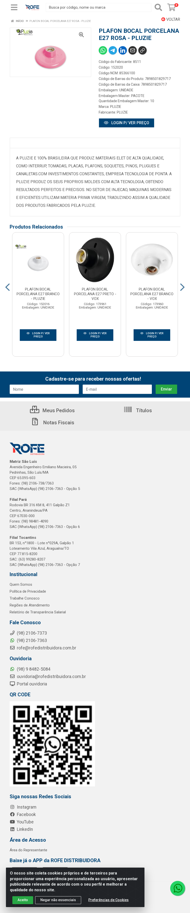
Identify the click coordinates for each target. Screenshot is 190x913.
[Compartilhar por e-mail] (132, 50)
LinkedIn (24, 829)
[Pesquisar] (158, 7)
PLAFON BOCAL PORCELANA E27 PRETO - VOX (95, 294)
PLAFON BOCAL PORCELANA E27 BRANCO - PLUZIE (38, 294)
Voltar (172, 19)
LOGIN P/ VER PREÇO (129, 122)
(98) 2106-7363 (31, 640)
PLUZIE (115, 107)
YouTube (25, 821)
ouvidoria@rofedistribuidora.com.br (51, 676)
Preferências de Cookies (108, 900)
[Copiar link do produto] (142, 50)
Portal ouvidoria (31, 683)
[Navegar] (7, 287)
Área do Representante (28, 850)
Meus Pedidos (58, 410)
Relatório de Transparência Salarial (38, 612)
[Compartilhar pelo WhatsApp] (103, 50)
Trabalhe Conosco (25, 598)
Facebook (26, 814)
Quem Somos (21, 584)
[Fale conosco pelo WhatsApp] (177, 888)
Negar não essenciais (58, 900)
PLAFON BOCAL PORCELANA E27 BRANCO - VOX (151, 294)
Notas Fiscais (58, 423)
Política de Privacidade (28, 591)
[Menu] (14, 7)
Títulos (143, 410)
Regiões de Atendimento (30, 605)
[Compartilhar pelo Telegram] (113, 50)
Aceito (23, 900)
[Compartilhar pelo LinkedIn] (123, 50)
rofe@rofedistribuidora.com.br (46, 647)
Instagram (26, 807)
